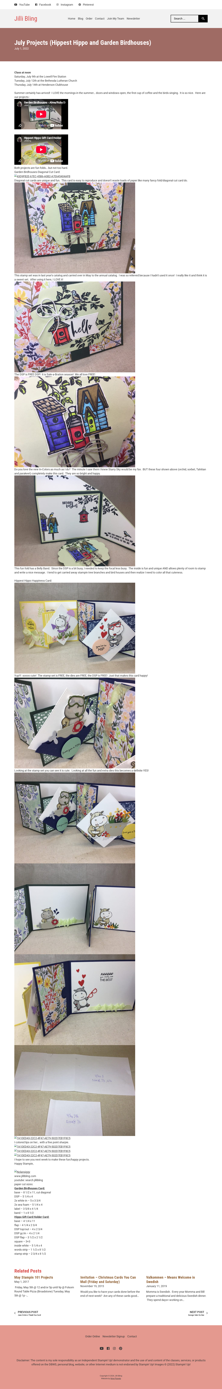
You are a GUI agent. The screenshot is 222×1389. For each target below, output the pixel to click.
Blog (80, 18)
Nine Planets (116, 1378)
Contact (100, 18)
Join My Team (115, 18)
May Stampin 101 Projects (33, 1277)
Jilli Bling (25, 18)
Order (89, 18)
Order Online (92, 1336)
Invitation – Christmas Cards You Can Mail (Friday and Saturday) (108, 1279)
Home (71, 18)
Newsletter (133, 18)
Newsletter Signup (114, 1336)
